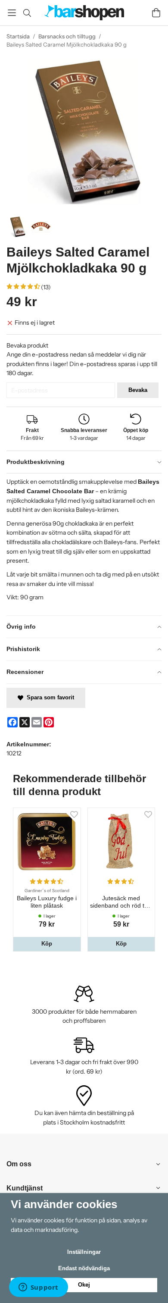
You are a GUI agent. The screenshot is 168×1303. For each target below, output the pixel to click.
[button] (47, 944)
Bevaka (137, 390)
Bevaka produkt (27, 345)
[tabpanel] (84, 544)
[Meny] (11, 12)
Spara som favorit (48, 697)
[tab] (84, 462)
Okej (84, 1284)
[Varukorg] (156, 12)
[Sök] (26, 13)
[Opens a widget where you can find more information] (38, 1288)
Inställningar (84, 1252)
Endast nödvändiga (84, 1268)
